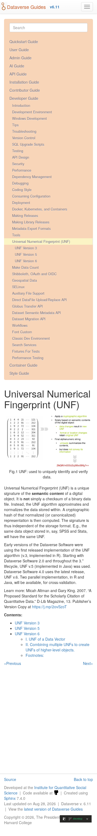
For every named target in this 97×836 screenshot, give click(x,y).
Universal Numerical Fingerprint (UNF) (41, 241)
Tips (15, 125)
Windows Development (29, 118)
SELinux (18, 286)
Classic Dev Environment (31, 338)
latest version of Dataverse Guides (53, 809)
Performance (21, 170)
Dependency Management (32, 176)
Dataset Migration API (29, 319)
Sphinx (10, 798)
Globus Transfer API (27, 306)
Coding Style (22, 189)
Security (18, 163)
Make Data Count (25, 267)
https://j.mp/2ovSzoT (49, 606)
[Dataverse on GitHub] (56, 793)
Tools (16, 235)
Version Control (23, 137)
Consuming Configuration (31, 196)
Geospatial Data (24, 280)
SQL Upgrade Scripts (28, 144)
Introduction (21, 105)
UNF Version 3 (26, 248)
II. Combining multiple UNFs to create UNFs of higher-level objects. (57, 647)
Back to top (83, 779)
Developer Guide (23, 98)
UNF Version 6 (26, 261)
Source (10, 779)
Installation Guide (24, 82)
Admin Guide (20, 57)
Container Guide (23, 365)
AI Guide (16, 66)
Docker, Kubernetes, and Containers (39, 209)
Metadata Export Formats (31, 228)
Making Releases (25, 215)
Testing (17, 150)
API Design (20, 157)
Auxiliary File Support (28, 293)
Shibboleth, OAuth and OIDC (34, 273)
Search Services (24, 344)
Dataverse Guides (26, 6)
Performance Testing (27, 357)
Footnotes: (35, 655)
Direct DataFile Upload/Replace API (39, 299)
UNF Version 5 (26, 254)
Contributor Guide (24, 90)
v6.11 (55, 6)
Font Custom (22, 331)
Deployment (21, 202)
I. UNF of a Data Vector (45, 639)
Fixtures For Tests (26, 351)
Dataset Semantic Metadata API (36, 312)
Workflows (19, 325)
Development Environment (32, 112)
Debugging (20, 183)
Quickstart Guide (23, 41)
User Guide (19, 49)
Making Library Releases (30, 222)
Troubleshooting (24, 131)
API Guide (18, 74)
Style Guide (19, 373)
